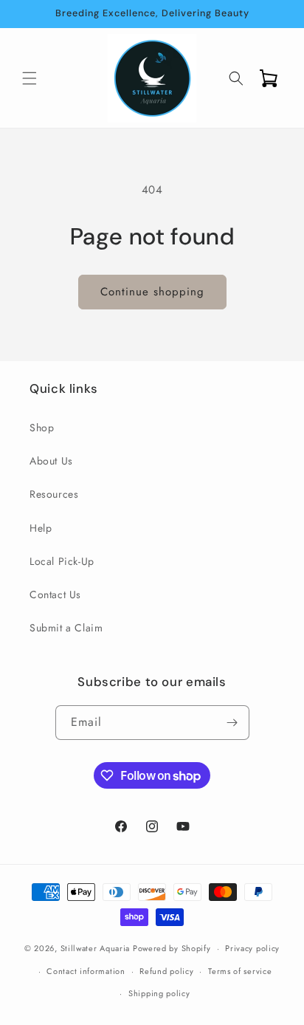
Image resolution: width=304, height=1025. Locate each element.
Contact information (85, 971)
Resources (54, 494)
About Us (51, 460)
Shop (42, 427)
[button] (29, 78)
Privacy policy (252, 948)
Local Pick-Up (62, 561)
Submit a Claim (66, 627)
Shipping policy (159, 993)
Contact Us (55, 594)
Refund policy (166, 971)
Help (41, 528)
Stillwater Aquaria (96, 948)
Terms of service (240, 971)
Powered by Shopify (172, 948)
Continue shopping (152, 292)
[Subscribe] (232, 722)
